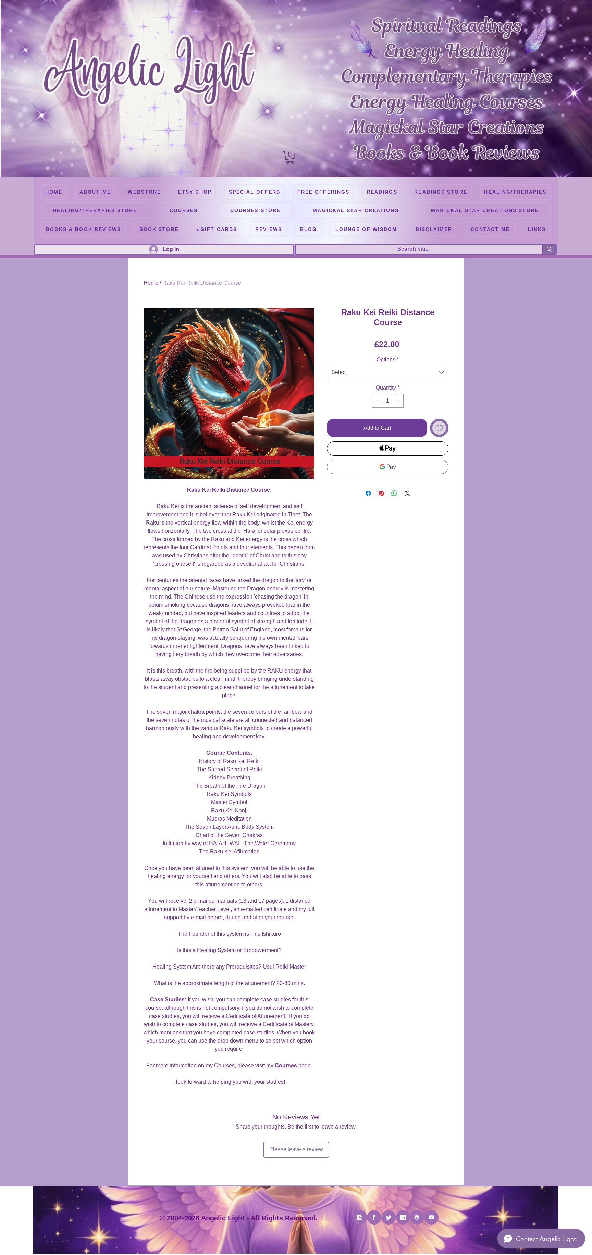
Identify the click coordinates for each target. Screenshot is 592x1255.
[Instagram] (360, 1217)
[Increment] (398, 400)
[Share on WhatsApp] (394, 493)
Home (151, 283)
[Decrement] (378, 400)
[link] (290, 157)
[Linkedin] (403, 1217)
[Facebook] (374, 1217)
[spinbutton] (388, 400)
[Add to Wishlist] (439, 428)
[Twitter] (388, 1217)
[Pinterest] (417, 1217)
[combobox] (387, 372)
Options (388, 359)
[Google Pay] (387, 467)
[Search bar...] (549, 249)
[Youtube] (431, 1217)
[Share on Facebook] (368, 493)
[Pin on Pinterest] (381, 493)
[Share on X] (407, 493)
